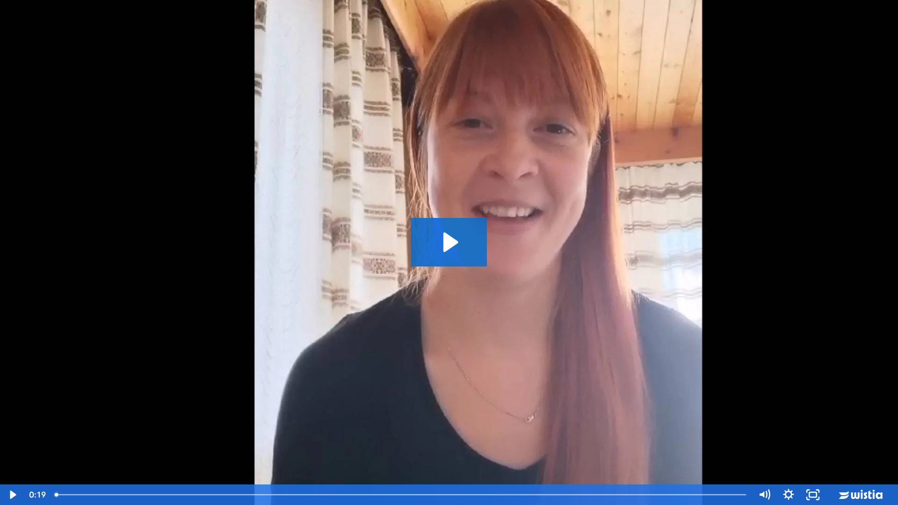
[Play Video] (12, 494)
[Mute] (764, 494)
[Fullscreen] (813, 494)
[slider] (401, 494)
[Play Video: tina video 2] (449, 242)
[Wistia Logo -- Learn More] (861, 494)
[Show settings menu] (788, 494)
